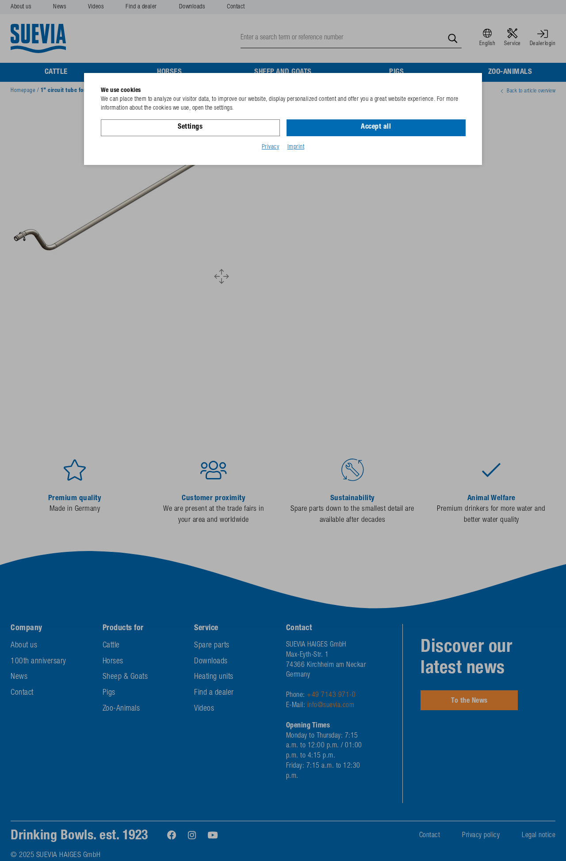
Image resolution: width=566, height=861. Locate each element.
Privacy (270, 147)
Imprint (296, 147)
